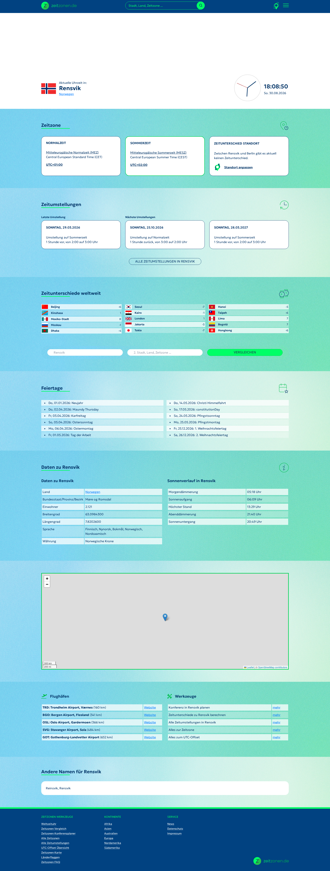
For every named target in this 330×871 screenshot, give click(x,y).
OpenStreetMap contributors (272, 667)
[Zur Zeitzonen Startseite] (59, 5)
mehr (276, 707)
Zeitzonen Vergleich (53, 828)
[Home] (271, 861)
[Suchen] (201, 6)
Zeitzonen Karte (51, 852)
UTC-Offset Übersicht (55, 847)
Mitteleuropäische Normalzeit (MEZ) (72, 152)
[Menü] (286, 5)
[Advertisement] (165, 39)
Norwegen (66, 94)
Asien (107, 828)
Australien (110, 833)
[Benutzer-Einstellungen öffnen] (276, 6)
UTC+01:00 (54, 164)
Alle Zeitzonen (50, 838)
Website (150, 707)
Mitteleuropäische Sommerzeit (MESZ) (158, 152)
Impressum (174, 833)
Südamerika (112, 847)
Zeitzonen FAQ (50, 862)
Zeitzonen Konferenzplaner (58, 833)
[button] (165, 617)
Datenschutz (175, 828)
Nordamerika (112, 843)
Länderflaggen (50, 857)
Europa (108, 838)
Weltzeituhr (48, 824)
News (170, 824)
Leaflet (250, 667)
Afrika (108, 824)
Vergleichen (245, 352)
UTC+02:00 (138, 165)
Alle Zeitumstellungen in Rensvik (165, 261)
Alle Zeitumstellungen (55, 843)
